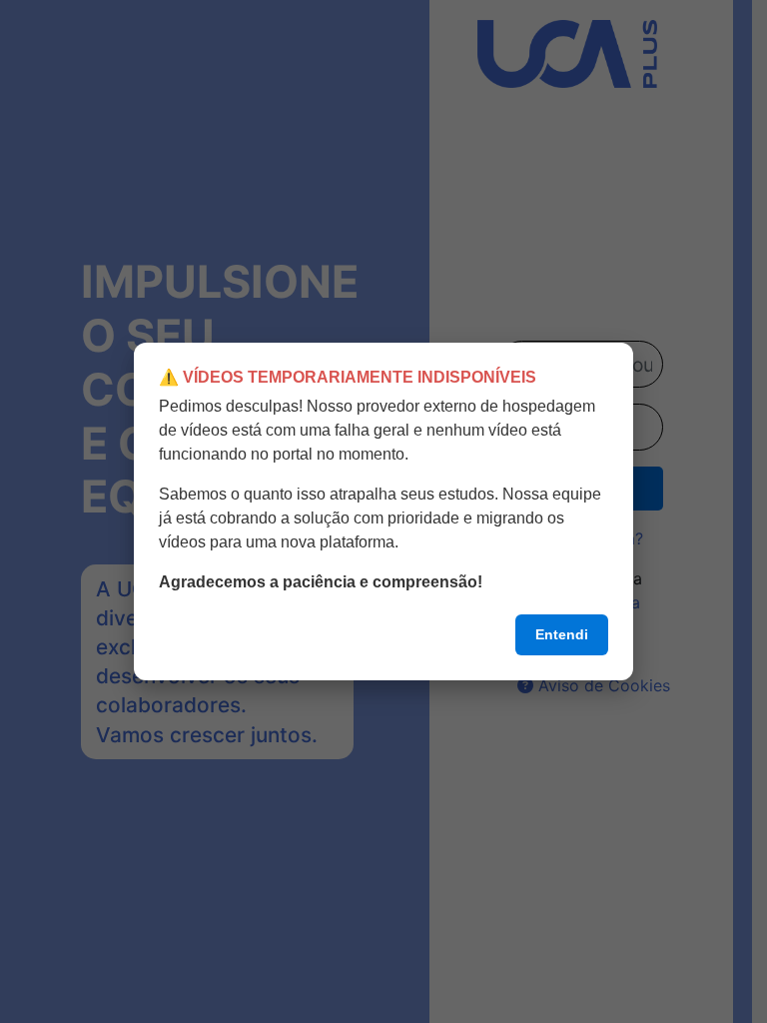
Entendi (561, 634)
